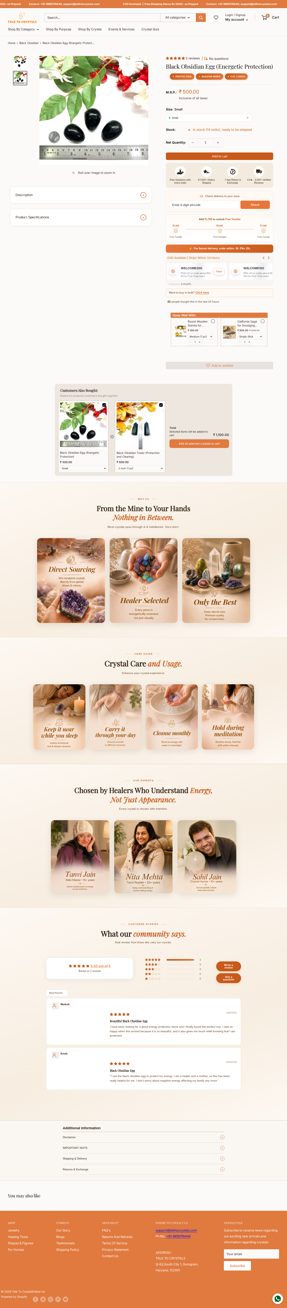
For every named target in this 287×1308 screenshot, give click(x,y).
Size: (174, 109)
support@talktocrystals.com (81, 4)
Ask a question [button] (228, 978)
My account (235, 20)
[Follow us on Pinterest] (58, 1299)
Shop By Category (21, 29)
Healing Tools (18, 1237)
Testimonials (65, 1243)
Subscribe (237, 1266)
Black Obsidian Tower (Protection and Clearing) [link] (138, 454)
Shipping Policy (67, 1250)
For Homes (16, 1250)
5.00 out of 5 (100, 966)
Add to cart (219, 156)
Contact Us (110, 1256)
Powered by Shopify (14, 1296)
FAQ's (106, 1230)
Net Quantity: (176, 142)
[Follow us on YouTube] (65, 1299)
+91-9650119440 (51, 4)
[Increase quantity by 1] (218, 142)
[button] (270, 17)
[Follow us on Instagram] (50, 1299)
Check (255, 204)
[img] (120, 1014)
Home (11, 43)
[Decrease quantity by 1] (193, 142)
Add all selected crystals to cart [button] (199, 443)
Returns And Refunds (117, 1237)
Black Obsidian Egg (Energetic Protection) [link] (79, 454)
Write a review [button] (228, 966)
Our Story (63, 1230)
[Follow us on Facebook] (35, 1299)
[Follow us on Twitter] (43, 1299)
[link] (83, 425)
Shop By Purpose (58, 29)
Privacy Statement (115, 1250)
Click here (202, 292)
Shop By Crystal (90, 29)
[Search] (201, 17)
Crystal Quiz (150, 29)
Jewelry (14, 1230)
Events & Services (121, 29)
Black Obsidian (29, 43)
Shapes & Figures (20, 1243)
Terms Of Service (114, 1243)
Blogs (60, 1237)
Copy (219, 271)
